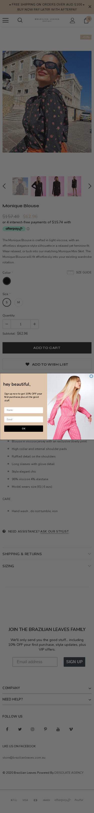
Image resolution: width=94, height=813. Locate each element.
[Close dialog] (91, 376)
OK (23, 428)
